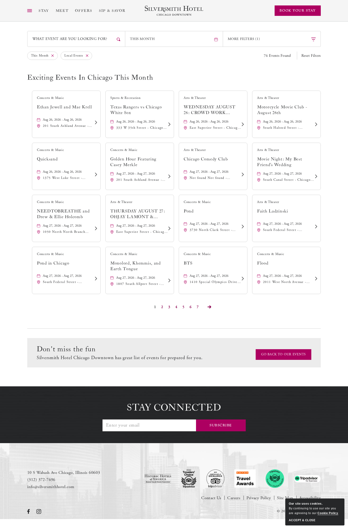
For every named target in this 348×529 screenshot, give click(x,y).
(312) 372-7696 (41, 479)
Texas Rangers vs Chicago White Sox (136, 110)
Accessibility (310, 498)
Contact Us (211, 498)
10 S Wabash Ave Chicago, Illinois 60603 (63, 472)
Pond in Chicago (53, 263)
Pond (189, 211)
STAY (44, 11)
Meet (62, 11)
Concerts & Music (50, 98)
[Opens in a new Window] (157, 478)
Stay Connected (174, 407)
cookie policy (327, 513)
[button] (283, 354)
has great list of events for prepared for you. (119, 358)
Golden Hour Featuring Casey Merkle (133, 162)
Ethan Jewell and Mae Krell (64, 107)
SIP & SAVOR (112, 11)
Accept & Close (302, 520)
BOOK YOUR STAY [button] (298, 11)
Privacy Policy (258, 498)
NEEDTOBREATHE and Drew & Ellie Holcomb (63, 214)
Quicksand (47, 159)
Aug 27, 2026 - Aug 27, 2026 (135, 174)
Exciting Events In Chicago (90, 78)
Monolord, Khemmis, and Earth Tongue (135, 266)
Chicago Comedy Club (206, 159)
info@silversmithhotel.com (50, 486)
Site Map (285, 498)
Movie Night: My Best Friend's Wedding (279, 162)
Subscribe (221, 425)
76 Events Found (277, 55)
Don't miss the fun (66, 349)
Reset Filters (311, 55)
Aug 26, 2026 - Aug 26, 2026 (62, 120)
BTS (188, 263)
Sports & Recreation (125, 98)
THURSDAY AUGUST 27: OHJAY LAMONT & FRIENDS (137, 214)
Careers (233, 498)
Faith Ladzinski (272, 211)
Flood (262, 263)
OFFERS (83, 11)
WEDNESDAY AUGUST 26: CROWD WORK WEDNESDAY (210, 110)
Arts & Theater (195, 98)
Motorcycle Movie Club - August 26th (282, 110)
